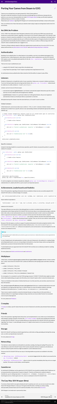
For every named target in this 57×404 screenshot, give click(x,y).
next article (42, 387)
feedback (12, 20)
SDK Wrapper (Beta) (32, 17)
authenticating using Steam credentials (39, 47)
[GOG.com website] (55, 402)
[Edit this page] (55, 8)
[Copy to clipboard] (54, 114)
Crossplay (3, 306)
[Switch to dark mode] (51, 1)
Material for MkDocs (9, 402)
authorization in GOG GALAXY (20, 47)
